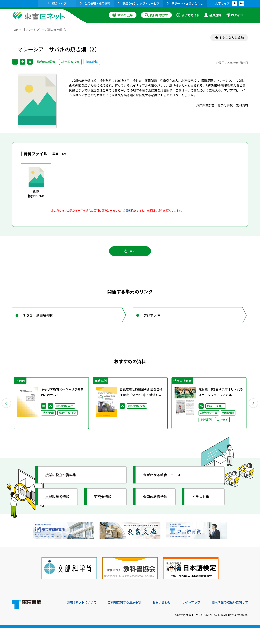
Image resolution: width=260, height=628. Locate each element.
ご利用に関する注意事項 (124, 602)
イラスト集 (200, 496)
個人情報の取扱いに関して (229, 602)
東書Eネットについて (82, 602)
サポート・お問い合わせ (187, 3)
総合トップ (59, 3)
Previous (6, 403)
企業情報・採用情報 (97, 3)
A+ (242, 3)
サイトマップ (191, 602)
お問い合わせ (161, 602)
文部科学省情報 (57, 496)
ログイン (237, 15)
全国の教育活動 (155, 496)
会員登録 (215, 15)
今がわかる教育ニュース (162, 474)
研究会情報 (102, 496)
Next (253, 403)
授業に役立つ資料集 (60, 474)
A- (234, 3)
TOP (15, 30)
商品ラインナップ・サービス (141, 3)
